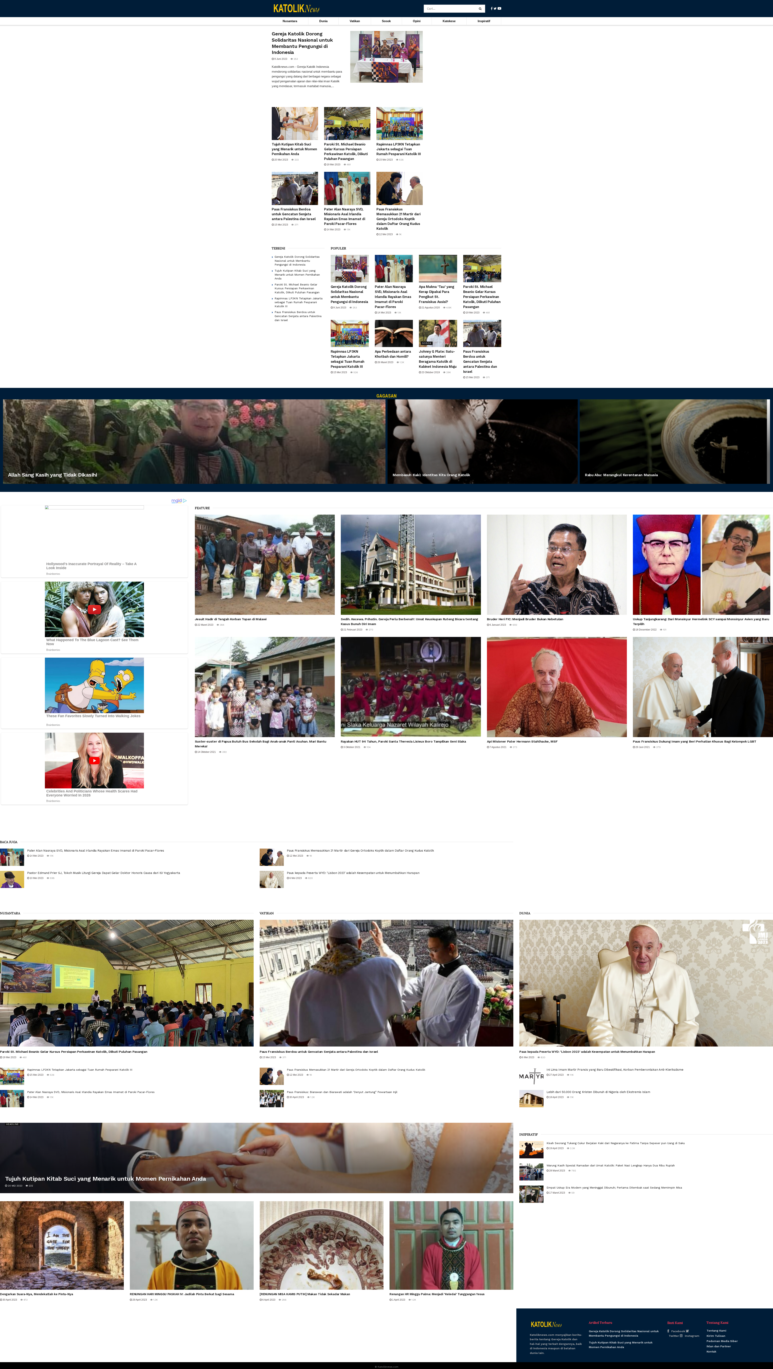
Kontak (711, 1351)
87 (419, 482)
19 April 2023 (556, 1148)
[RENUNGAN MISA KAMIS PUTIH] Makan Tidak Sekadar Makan (305, 1294)
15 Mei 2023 (385, 159)
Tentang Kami (716, 1330)
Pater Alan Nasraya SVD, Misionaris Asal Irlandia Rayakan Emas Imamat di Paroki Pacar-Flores (393, 297)
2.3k (572, 1148)
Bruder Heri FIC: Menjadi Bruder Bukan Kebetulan (525, 619)
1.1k (348, 229)
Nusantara (290, 21)
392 (224, 752)
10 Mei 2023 (36, 878)
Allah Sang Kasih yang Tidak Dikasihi (52, 475)
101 (664, 629)
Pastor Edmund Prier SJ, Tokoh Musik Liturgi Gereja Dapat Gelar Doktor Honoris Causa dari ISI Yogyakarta (103, 873)
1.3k (155, 1299)
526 (401, 159)
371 (296, 224)
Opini (417, 21)
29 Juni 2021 (642, 747)
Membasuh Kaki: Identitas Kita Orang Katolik (431, 475)
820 (310, 878)
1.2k (401, 362)
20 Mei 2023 (281, 159)
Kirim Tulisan (716, 1335)
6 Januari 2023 (497, 624)
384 (221, 624)
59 (573, 1192)
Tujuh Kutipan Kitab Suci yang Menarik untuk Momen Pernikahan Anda (294, 149)
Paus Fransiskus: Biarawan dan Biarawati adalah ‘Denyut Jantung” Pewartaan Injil (342, 1092)
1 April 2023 (398, 1299)
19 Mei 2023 (333, 164)
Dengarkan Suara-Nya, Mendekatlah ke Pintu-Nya (36, 1294)
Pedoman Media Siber (722, 1341)
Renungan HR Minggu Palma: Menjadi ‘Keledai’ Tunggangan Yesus (437, 1294)
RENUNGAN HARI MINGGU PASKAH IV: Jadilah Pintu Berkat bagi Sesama (182, 1294)
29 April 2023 (139, 1299)
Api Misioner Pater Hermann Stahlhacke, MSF (522, 741)
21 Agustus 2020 (430, 307)
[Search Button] (481, 9)
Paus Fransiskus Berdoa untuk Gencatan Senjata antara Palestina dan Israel (293, 214)
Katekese (449, 21)
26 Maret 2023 (385, 362)
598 (52, 878)
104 (368, 747)
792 (573, 1170)
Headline (12, 1124)
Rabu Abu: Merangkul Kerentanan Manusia (621, 475)
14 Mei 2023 (333, 229)
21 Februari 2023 (352, 629)
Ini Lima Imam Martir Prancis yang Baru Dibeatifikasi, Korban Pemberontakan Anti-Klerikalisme (615, 1069)
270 (370, 629)
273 (514, 747)
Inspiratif (484, 21)
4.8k (448, 307)
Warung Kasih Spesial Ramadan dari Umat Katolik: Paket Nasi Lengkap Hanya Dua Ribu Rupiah (611, 1165)
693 (514, 624)
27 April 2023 (556, 1074)
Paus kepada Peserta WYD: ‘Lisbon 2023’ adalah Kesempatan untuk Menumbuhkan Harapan (353, 873)
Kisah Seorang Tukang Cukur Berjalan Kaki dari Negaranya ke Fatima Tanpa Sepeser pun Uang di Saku (616, 1143)
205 (617, 482)
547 (34, 482)
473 (25, 1299)
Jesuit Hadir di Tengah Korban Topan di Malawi (231, 619)
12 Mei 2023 (385, 234)
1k (400, 234)
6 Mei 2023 (295, 878)
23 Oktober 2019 (430, 372)
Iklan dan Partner (719, 1346)
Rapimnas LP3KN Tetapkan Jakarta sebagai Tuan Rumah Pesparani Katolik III (398, 149)
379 (658, 747)
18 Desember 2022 (646, 629)
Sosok (386, 21)
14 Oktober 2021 (206, 752)
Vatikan (355, 21)
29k (448, 372)
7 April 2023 (18, 482)
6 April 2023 (403, 482)
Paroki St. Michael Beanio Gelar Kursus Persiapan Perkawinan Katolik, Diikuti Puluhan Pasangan (297, 288)
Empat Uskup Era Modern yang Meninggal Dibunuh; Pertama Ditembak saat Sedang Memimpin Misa (614, 1187)
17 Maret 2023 (557, 1192)
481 (348, 164)
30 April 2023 (296, 1097)
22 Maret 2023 (205, 624)
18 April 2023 (556, 1097)
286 (283, 1299)
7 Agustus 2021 (497, 747)
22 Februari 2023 (598, 482)
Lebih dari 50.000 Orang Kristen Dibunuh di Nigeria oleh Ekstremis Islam (598, 1092)
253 (295, 59)
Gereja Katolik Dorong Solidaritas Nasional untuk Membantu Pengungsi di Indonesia (297, 260)
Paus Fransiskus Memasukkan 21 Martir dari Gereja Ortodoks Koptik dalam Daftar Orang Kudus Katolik (398, 219)
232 (296, 159)
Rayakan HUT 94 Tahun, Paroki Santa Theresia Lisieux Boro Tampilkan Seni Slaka (403, 741)
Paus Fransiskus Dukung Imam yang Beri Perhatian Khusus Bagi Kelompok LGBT (694, 741)
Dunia (323, 21)
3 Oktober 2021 (351, 747)
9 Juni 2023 (280, 59)
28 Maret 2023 (557, 1170)
